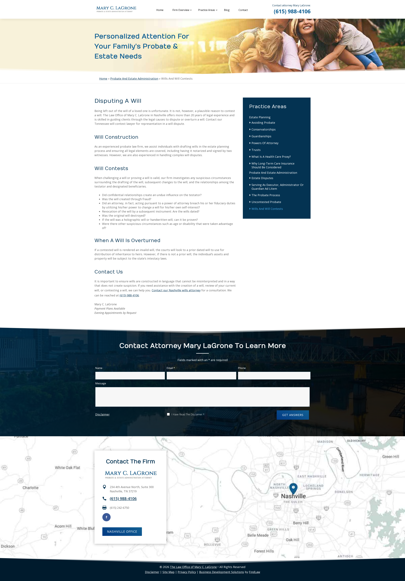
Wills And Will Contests (267, 209)
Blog (227, 10)
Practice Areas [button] (206, 10)
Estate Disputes (262, 178)
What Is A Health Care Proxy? (271, 157)
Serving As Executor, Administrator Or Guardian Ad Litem (278, 186)
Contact (243, 10)
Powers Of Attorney (265, 143)
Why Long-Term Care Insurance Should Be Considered (273, 165)
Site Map (168, 572)
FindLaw (254, 572)
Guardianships (261, 136)
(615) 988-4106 (292, 11)
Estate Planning (260, 117)
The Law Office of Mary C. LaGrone (193, 567)
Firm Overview (180, 10)
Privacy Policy (187, 572)
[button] (402, 558)
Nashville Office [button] (122, 531)
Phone (242, 368)
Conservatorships (264, 129)
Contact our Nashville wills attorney (176, 290)
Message (100, 383)
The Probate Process (266, 195)
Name (98, 368)
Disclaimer (102, 414)
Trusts (256, 150)
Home (159, 10)
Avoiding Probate (263, 122)
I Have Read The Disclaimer (187, 414)
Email (171, 368)
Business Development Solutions (221, 572)
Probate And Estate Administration (273, 173)
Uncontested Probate (266, 202)
